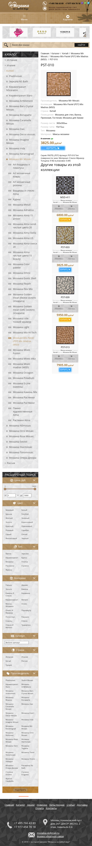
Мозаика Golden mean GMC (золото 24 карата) (24, 310)
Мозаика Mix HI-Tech (25, 332)
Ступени (25, 566)
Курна (24, 557)
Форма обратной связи (50, 836)
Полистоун (10, 617)
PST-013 (65, 347)
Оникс (24, 604)
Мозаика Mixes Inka (24, 358)
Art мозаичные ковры (21, 175)
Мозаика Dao (16, 129)
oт (5, 495)
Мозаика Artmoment (10, 692)
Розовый (9, 530)
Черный (25, 538)
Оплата (39, 808)
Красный (9, 526)
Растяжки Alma (21, 420)
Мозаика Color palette (21, 266)
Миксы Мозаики (10, 605)
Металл (24, 600)
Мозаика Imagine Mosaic (17, 141)
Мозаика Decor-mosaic (22, 134)
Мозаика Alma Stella (24, 232)
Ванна (8, 553)
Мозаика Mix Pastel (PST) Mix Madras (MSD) (23, 341)
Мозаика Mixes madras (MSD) (21, 365)
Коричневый (27, 522)
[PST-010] (59, 84)
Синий (24, 534)
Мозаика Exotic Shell (24, 278)
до (21, 495)
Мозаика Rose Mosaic (21, 436)
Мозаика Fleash (22, 283)
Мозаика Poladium (23, 378)
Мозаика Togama (25, 747)
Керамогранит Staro (20, 95)
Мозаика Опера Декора (22, 457)
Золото (9, 522)
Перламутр (26, 610)
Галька (9, 585)
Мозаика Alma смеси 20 (25, 245)
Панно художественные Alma (22, 411)
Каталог (56, 53)
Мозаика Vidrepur (9, 760)
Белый (24, 510)
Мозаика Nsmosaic (10, 733)
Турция (9, 665)
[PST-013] (65, 335)
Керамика (25, 593)
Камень (24, 589)
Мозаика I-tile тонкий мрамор (22, 320)
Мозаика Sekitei (18, 441)
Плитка (24, 562)
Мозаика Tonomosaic (21, 452)
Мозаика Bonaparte (20, 115)
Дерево (24, 585)
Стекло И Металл (9, 626)
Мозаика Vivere (28, 759)
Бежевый (10, 510)
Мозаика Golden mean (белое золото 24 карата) (24, 298)
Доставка (82, 804)
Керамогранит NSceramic (16, 88)
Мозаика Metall (22, 204)
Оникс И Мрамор (9, 611)
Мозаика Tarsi (12, 746)
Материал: (57, 200)
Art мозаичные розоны (21, 183)
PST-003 (65, 247)
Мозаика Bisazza (9, 698)
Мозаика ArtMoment (21, 100)
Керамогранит (12, 557)
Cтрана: (75, 200)
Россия (11, 463)
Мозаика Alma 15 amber (23, 217)
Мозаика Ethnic (22, 273)
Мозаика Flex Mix (23, 289)
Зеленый (25, 518)
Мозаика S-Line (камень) (21, 385)
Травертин (26, 625)
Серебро (25, 530)
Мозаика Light (21, 327)
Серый (8, 534)
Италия (11, 65)
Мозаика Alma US (23, 238)
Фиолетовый (11, 538)
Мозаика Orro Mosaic (21, 431)
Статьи (71, 804)
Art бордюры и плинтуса (21, 166)
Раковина (10, 566)
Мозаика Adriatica (23, 210)
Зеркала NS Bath (18, 81)
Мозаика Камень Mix (25, 392)
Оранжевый (26, 526)
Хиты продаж (57, 804)
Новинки (42, 804)
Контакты (51, 808)
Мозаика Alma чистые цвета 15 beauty (22, 255)
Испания (12, 60)
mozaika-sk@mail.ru (48, 833)
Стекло (24, 621)
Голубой (25, 514)
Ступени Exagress (25, 773)
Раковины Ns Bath (27, 766)
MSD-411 (65, 197)
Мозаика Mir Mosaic (20, 159)
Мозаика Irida (17, 148)
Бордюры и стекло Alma (23, 192)
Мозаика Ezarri (27, 713)
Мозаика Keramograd (21, 153)
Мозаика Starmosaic (20, 447)
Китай (10, 70)
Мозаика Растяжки (24, 397)
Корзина (68, 19)
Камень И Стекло (10, 594)
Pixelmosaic (15, 76)
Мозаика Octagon (23, 372)
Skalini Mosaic (27, 680)
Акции (31, 804)
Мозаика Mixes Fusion (21, 351)
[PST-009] (65, 285)
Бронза (9, 514)
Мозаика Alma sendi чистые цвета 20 (24, 225)
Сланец (9, 621)
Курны (16, 199)
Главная (45, 53)
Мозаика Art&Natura (26, 685)
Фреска (9, 570)
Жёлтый (9, 518)
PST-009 (65, 297)
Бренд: (60, 202)
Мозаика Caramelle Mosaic (18, 122)
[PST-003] (65, 235)
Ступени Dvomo (9, 773)
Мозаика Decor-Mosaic (11, 714)
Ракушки (25, 617)
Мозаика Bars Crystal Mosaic (19, 108)
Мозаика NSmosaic (20, 425)
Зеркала (25, 553)
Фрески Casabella (9, 779)
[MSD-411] (65, 185)
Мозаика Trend (27, 752)
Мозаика (9, 562)
